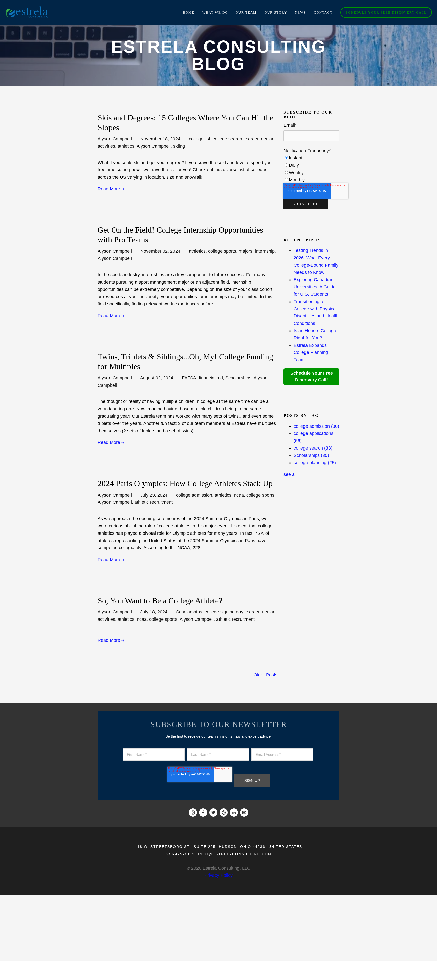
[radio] (311, 158)
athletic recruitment (153, 502)
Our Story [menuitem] (276, 12)
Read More (109, 188)
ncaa (239, 495)
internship (265, 251)
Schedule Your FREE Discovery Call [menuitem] (386, 12)
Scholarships (238, 377)
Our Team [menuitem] (246, 12)
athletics (126, 146)
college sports (222, 251)
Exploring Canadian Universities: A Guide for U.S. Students (315, 287)
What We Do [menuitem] (215, 12)
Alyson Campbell (115, 138)
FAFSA (189, 377)
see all (290, 474)
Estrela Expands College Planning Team (311, 352)
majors (245, 251)
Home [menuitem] (188, 12)
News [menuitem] (300, 12)
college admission (194, 495)
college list (199, 138)
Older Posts (265, 674)
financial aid (211, 377)
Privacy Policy (218, 875)
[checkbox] (311, 168)
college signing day (224, 611)
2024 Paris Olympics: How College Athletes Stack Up (185, 483)
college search (227, 138)
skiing (179, 146)
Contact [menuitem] (323, 12)
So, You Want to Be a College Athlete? (160, 600)
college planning (315, 462)
